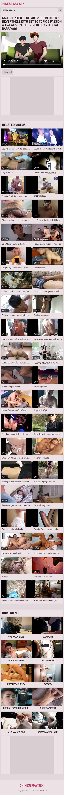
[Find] (60, 10)
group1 (9, 72)
